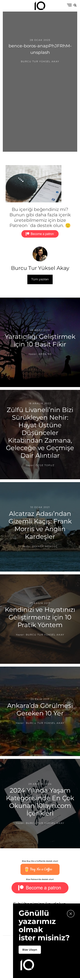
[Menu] (69, 5)
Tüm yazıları (40, 279)
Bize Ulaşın (29, 949)
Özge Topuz (45, 465)
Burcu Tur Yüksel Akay (40, 61)
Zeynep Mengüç (45, 546)
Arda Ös (45, 354)
